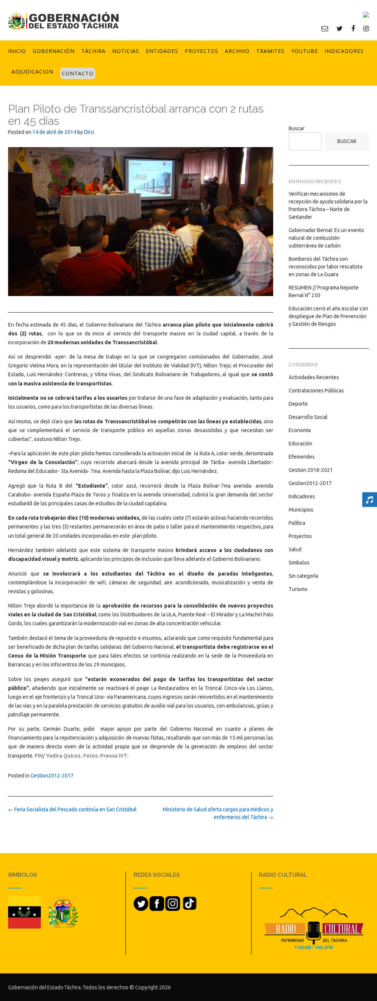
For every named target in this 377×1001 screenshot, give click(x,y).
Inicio (17, 50)
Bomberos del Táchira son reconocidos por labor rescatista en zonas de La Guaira (325, 266)
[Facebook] (353, 28)
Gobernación (54, 50)
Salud (295, 549)
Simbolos (299, 563)
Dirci (89, 132)
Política (297, 523)
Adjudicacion (32, 71)
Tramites (270, 50)
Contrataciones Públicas (316, 390)
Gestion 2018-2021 (311, 470)
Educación (300, 443)
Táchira (93, 50)
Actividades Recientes (314, 377)
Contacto (78, 73)
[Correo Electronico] (324, 28)
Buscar (296, 128)
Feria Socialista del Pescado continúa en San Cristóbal (72, 809)
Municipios (301, 510)
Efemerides (302, 457)
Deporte (298, 404)
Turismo (298, 589)
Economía (300, 430)
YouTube (304, 50)
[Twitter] (340, 28)
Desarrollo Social (308, 417)
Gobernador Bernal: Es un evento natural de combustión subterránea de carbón (326, 238)
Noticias (125, 50)
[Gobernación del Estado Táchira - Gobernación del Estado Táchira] (63, 20)
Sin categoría (303, 576)
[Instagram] (366, 28)
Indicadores (344, 50)
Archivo (237, 50)
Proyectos (201, 50)
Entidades (162, 50)
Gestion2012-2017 (52, 776)
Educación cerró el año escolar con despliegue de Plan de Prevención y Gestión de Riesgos (328, 316)
